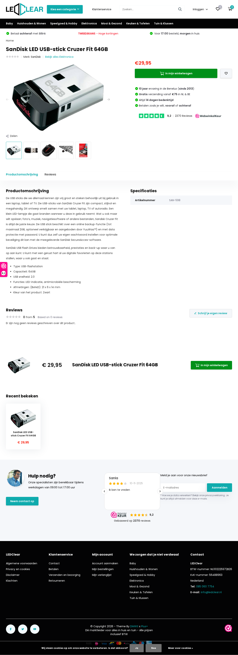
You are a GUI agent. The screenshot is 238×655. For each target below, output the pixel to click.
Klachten (11, 581)
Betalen (54, 569)
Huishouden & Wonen (31, 23)
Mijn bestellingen (103, 569)
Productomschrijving (22, 174)
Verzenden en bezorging (64, 575)
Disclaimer (13, 575)
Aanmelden (219, 487)
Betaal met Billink (28, 33)
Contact (54, 563)
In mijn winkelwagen (178, 73)
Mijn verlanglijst (102, 575)
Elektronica (89, 23)
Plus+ (144, 626)
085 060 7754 (205, 586)
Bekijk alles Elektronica (59, 57)
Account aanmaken (105, 563)
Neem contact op (22, 501)
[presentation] (7, 99)
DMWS (134, 626)
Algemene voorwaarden (21, 563)
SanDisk (36, 57)
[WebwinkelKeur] (228, 628)
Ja (136, 648)
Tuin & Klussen (163, 23)
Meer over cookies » (180, 648)
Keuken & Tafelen (138, 23)
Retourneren (57, 581)
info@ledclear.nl (211, 592)
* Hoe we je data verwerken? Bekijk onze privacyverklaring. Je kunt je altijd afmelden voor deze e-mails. (194, 497)
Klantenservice (101, 9)
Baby (9, 23)
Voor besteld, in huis (177, 33)
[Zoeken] (180, 9)
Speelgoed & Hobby (63, 23)
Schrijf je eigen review (212, 313)
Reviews (50, 174)
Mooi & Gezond (111, 23)
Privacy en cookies (18, 569)
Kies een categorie (63, 9)
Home (10, 40)
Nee (153, 648)
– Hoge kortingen (98, 33)
